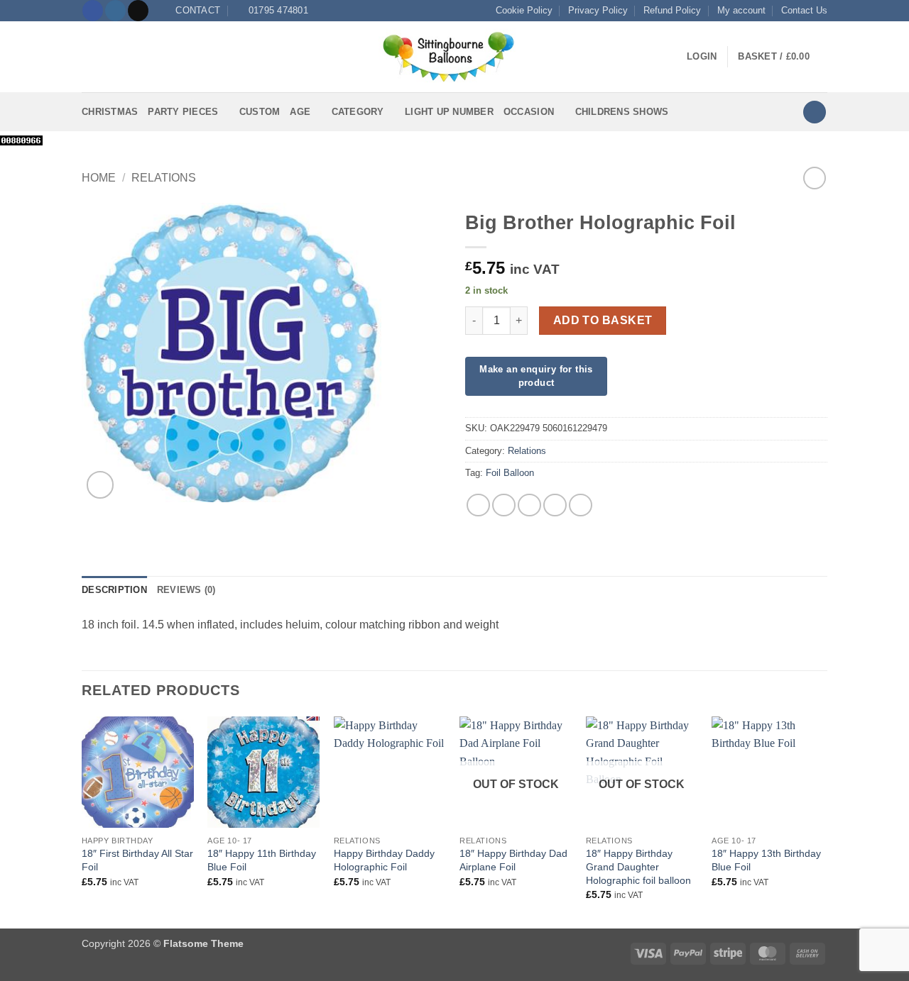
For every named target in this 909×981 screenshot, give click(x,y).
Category (358, 111)
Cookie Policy (524, 10)
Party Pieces (183, 111)
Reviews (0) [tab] (186, 589)
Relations (163, 178)
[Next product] (814, 178)
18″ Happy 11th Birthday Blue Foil (261, 860)
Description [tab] (114, 589)
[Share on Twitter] (504, 505)
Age (300, 111)
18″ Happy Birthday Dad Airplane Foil (513, 860)
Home (99, 178)
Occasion (529, 111)
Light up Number (449, 111)
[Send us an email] (138, 10)
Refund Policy (672, 10)
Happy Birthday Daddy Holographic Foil (384, 860)
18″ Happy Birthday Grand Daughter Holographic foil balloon (638, 866)
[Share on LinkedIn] (580, 505)
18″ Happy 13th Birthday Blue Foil (766, 860)
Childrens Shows (622, 111)
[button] (90, 57)
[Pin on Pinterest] (555, 505)
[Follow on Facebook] (92, 10)
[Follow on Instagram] (115, 10)
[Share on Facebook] (478, 505)
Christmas (110, 111)
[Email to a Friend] (529, 505)
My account (741, 10)
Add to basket (603, 320)
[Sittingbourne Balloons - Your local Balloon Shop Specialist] (454, 56)
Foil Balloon (510, 472)
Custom (260, 111)
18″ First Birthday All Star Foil (137, 860)
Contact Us (804, 10)
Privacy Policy (598, 10)
